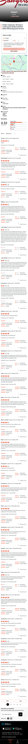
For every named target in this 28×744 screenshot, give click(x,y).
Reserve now (14, 49)
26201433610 (5, 103)
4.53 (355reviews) (15, 16)
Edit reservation (14, 51)
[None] (16, 40)
